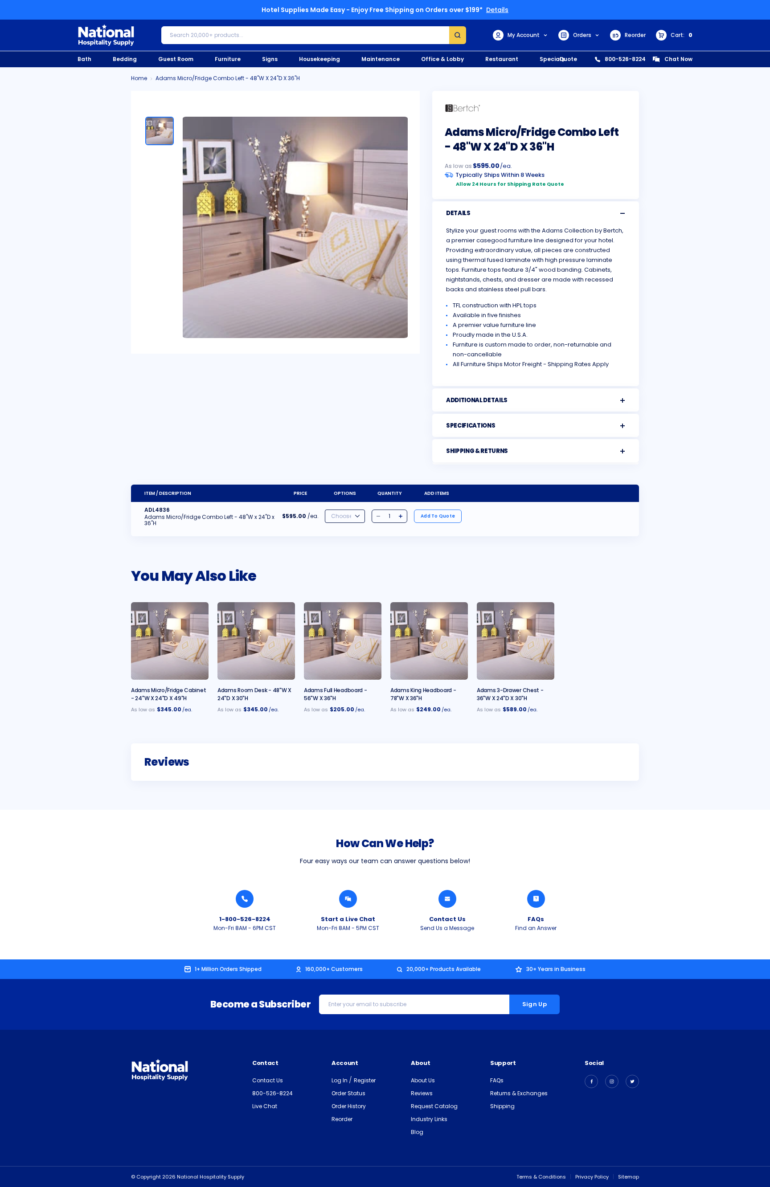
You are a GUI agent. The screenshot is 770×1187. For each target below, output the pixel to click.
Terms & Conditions (541, 1176)
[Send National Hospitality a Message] (447, 899)
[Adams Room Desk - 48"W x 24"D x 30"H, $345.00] (256, 641)
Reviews (422, 1093)
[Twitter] (632, 1081)
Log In (340, 1080)
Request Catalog (434, 1106)
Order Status (348, 1093)
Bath (84, 59)
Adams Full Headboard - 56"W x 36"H (335, 694)
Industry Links (429, 1119)
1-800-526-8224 (244, 919)
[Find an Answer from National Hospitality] (536, 899)
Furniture (228, 59)
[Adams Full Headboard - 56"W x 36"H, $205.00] (342, 641)
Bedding (125, 59)
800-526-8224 (625, 59)
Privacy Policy (592, 1176)
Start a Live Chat (348, 919)
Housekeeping (319, 59)
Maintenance (380, 59)
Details (497, 9)
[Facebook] (591, 1081)
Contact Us (447, 919)
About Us (423, 1080)
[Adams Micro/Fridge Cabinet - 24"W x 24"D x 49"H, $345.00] (170, 641)
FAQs (536, 919)
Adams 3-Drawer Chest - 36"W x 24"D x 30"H (510, 694)
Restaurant (501, 59)
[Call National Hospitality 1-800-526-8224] (245, 899)
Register (365, 1080)
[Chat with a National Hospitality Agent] (348, 899)
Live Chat (264, 1106)
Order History (349, 1106)
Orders (582, 35)
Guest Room (175, 59)
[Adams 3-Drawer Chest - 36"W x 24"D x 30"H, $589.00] (515, 641)
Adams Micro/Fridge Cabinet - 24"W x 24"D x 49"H (168, 694)
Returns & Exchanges (519, 1093)
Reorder (635, 35)
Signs (270, 59)
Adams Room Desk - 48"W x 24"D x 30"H (254, 694)
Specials (552, 59)
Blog (417, 1132)
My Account (524, 35)
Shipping (502, 1106)
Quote (568, 59)
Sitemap (628, 1176)
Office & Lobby (442, 59)
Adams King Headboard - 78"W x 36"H (423, 694)
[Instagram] (611, 1081)
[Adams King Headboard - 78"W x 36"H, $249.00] (429, 641)
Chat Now (678, 59)
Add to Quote (438, 516)
